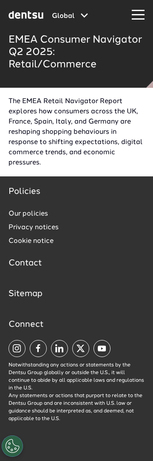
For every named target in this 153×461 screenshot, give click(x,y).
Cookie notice (31, 241)
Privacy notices (33, 227)
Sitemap (25, 294)
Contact (25, 263)
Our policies (28, 213)
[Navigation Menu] (138, 15)
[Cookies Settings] (12, 446)
